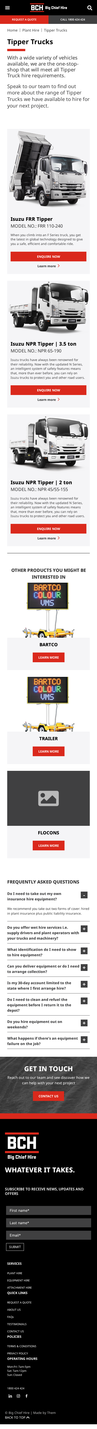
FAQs (10, 1317)
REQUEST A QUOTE (19, 1302)
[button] (89, 7)
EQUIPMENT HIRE (18, 1280)
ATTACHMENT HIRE (19, 1288)
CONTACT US (48, 1096)
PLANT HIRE (14, 1273)
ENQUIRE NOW (48, 256)
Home (12, 30)
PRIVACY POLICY (17, 1353)
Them (51, 1413)
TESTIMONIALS (17, 1324)
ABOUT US (14, 1310)
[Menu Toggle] (7, 7)
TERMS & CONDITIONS (21, 1346)
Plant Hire (30, 30)
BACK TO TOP (15, 1417)
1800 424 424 (76, 19)
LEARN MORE (48, 657)
